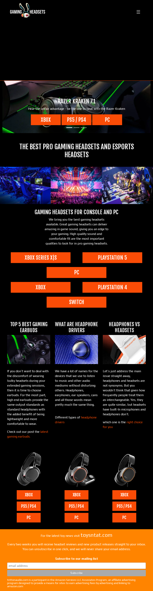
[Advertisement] (76, 51)
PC (107, 120)
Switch (76, 302)
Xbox (46, 120)
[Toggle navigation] (137, 10)
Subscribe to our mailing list (76, 559)
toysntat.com (96, 535)
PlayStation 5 (112, 257)
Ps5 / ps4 (76, 120)
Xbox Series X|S (41, 257)
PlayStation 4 (112, 287)
